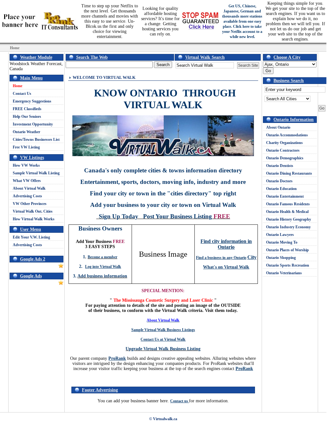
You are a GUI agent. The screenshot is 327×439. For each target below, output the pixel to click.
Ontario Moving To (281, 242)
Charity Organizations (284, 142)
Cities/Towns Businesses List (36, 139)
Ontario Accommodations (287, 135)
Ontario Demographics (284, 158)
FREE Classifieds (27, 109)
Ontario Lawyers (280, 234)
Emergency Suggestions (32, 101)
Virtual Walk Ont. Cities (33, 211)
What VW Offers (27, 180)
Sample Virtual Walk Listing (36, 173)
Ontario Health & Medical (287, 211)
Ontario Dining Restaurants (289, 173)
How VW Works (26, 165)
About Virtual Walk (29, 188)
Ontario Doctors (279, 181)
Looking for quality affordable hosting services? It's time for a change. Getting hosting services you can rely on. (160, 21)
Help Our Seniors (27, 116)
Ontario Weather (26, 132)
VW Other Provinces (30, 203)
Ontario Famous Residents (288, 204)
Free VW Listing (26, 147)
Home (17, 86)
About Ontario (278, 127)
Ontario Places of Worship (287, 250)
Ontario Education (281, 188)
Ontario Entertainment (285, 196)
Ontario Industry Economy (288, 227)
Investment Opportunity (33, 124)
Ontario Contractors (283, 150)
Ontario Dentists (279, 165)
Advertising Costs (27, 196)
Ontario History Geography (288, 219)
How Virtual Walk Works (33, 219)
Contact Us (22, 93)
